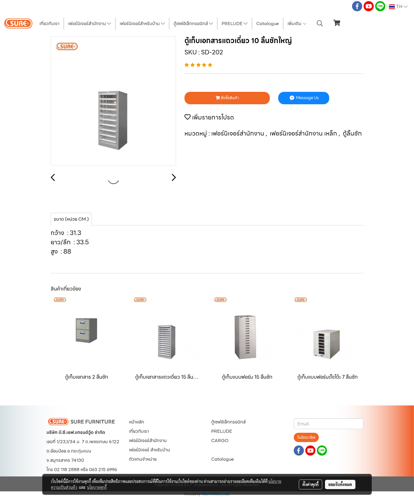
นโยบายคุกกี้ (97, 487)
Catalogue (267, 23)
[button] (320, 23)
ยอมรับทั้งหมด (340, 484)
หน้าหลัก (136, 421)
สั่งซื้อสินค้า (229, 98)
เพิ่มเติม (295, 23)
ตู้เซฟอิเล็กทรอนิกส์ (191, 23)
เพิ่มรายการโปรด (212, 117)
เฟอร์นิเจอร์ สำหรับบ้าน (149, 449)
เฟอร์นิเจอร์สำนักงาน (87, 23)
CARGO (219, 440)
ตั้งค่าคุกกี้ (310, 484)
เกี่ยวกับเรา (49, 23)
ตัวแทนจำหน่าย (143, 459)
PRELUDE (233, 23)
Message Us (307, 98)
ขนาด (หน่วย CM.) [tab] (71, 219)
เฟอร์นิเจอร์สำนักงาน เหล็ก (304, 133)
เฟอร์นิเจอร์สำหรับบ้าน (140, 23)
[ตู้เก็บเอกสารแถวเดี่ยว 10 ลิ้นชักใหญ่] (113, 101)
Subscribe (306, 437)
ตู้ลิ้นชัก (352, 133)
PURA (217, 449)
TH (399, 6)
